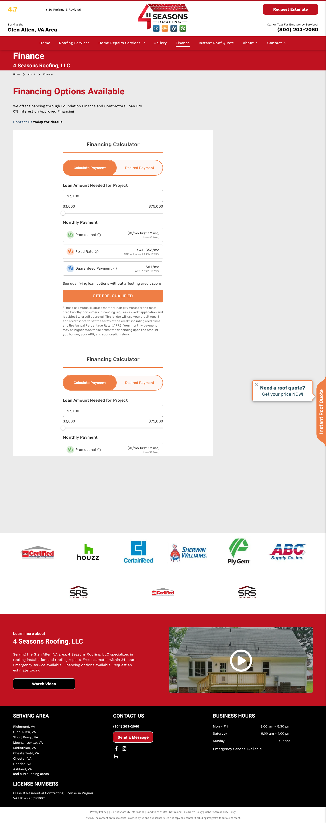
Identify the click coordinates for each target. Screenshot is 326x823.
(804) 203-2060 (297, 29)
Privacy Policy (98, 811)
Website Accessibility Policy (220, 811)
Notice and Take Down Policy (186, 811)
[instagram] (124, 749)
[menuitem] (45, 43)
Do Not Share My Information (128, 811)
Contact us (22, 122)
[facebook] (116, 749)
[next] (304, 552)
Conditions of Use (157, 811)
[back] (21, 552)
